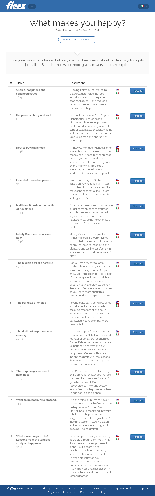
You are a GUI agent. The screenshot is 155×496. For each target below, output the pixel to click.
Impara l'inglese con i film (118, 488)
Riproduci (138, 90)
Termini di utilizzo (65, 488)
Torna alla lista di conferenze (77, 39)
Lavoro (95, 488)
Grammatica (87, 492)
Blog (103, 492)
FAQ (83, 488)
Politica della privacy (38, 488)
